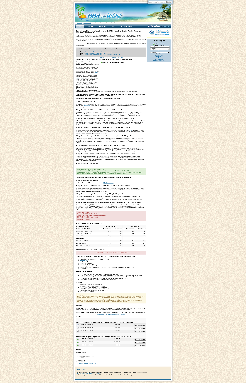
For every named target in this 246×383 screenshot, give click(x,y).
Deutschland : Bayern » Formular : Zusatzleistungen (98, 52)
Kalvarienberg (86, 105)
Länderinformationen (159, 60)
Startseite (79, 23)
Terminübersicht (159, 56)
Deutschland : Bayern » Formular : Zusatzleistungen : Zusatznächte (102, 54)
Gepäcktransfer (84, 260)
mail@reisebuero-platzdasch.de (87, 363)
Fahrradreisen (81, 369)
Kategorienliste (159, 59)
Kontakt (108, 57)
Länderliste (159, 58)
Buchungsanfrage (140, 325)
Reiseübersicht (87, 23)
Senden (114, 57)
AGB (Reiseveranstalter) (112, 314)
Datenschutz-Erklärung (95, 373)
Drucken (120, 57)
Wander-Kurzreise (108, 183)
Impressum (85, 373)
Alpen (131, 130)
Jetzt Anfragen (100, 314)
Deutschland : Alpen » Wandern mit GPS (95, 53)
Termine (101, 57)
